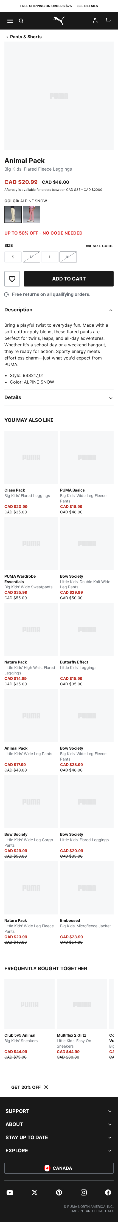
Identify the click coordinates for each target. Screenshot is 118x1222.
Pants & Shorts (26, 36)
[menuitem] (9, 1192)
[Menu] (9, 20)
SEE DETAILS (87, 6)
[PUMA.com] (59, 20)
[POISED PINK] (31, 214)
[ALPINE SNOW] (13, 214)
